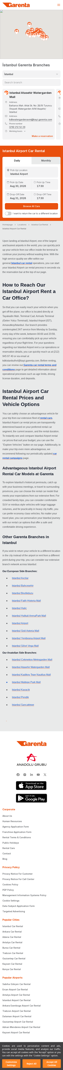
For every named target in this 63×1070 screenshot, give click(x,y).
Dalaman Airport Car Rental (16, 1016)
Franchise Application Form (16, 832)
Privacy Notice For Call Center (18, 879)
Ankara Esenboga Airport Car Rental (21, 1005)
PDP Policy (8, 890)
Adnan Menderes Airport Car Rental (21, 1027)
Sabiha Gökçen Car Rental (16, 984)
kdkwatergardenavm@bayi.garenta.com (30, 119)
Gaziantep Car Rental (13, 958)
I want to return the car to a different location (35, 213)
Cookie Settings (10, 900)
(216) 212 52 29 (17, 127)
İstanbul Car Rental (12, 926)
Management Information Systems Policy (24, 895)
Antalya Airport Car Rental (16, 995)
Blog (4, 859)
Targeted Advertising (13, 911)
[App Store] (31, 785)
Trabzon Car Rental (12, 953)
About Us (7, 816)
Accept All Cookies (51, 1063)
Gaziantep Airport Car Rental (17, 1021)
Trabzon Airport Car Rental (16, 1011)
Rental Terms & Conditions (16, 837)
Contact (6, 853)
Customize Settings (11, 1063)
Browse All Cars (31, 206)
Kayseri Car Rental (12, 964)
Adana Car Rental (11, 937)
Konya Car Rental (11, 969)
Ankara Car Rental (12, 931)
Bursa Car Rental (11, 947)
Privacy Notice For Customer (17, 873)
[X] (44, 774)
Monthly (46, 160)
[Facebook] (18, 774)
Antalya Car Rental (12, 942)
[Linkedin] (31, 774)
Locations (22, 224)
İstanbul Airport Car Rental (16, 1000)
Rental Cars (8, 848)
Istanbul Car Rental (39, 224)
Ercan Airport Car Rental (15, 989)
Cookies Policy (10, 884)
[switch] (8, 213)
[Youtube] (38, 774)
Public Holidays (10, 842)
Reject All (31, 1063)
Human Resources (12, 821)
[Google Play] (31, 798)
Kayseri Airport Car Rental (16, 1032)
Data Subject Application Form (18, 906)
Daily (17, 160)
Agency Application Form (15, 826)
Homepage (7, 224)
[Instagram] (24, 774)
